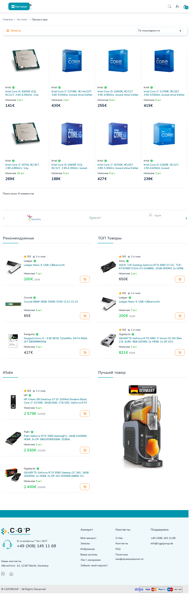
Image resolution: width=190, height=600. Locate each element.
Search (170, 6)
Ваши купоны (89, 554)
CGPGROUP (11, 589)
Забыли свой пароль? (94, 565)
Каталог (22, 19)
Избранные (88, 549)
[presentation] (186, 218)
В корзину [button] (84, 279)
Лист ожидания (91, 560)
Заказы (85, 543)
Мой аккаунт (89, 538)
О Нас (119, 538)
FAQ (118, 549)
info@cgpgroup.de (162, 543)
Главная (8, 19)
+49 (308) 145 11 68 (163, 538)
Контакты (122, 543)
